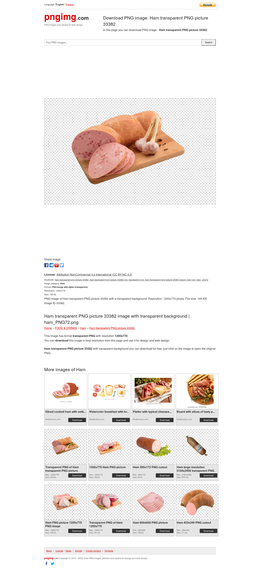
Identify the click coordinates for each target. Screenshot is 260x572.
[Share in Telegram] (51, 265)
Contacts (109, 550)
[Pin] (56, 265)
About (49, 550)
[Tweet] (62, 265)
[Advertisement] (130, 73)
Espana (70, 4)
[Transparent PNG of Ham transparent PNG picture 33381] (65, 446)
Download (77, 419)
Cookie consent (93, 550)
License (59, 550)
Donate (78, 550)
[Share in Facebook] (46, 265)
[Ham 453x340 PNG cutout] (197, 502)
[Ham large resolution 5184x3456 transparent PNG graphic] (197, 446)
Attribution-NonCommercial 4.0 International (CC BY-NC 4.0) (94, 274)
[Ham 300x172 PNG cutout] (153, 447)
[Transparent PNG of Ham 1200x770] (109, 502)
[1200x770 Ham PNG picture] (109, 446)
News (68, 550)
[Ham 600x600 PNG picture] (153, 502)
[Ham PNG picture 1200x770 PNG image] (65, 502)
